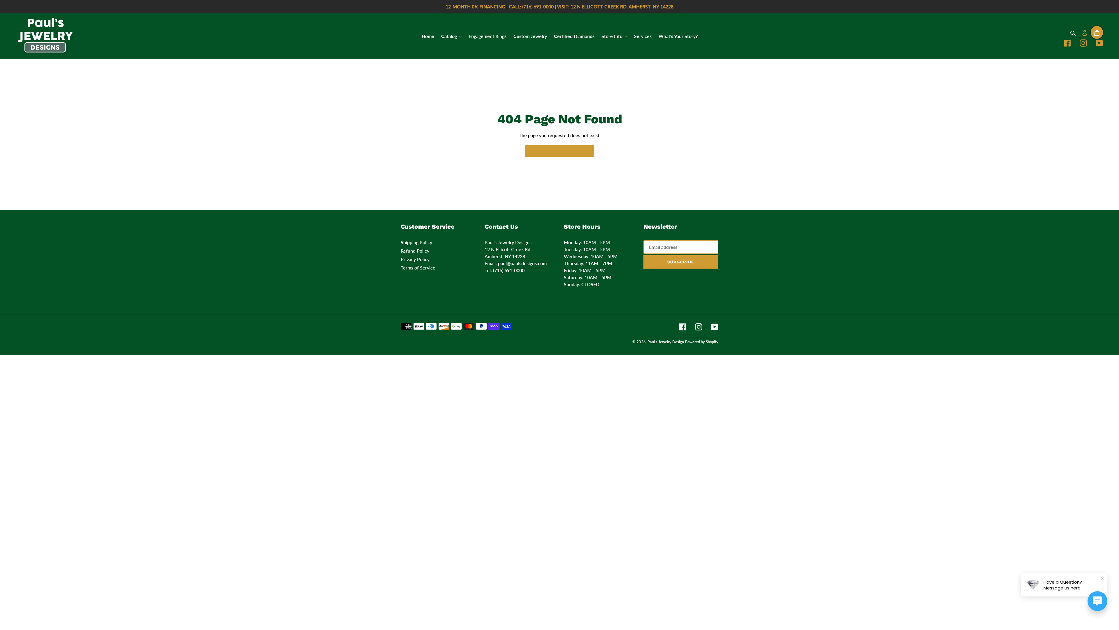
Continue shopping (555, 150)
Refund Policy (415, 250)
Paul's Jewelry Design (666, 342)
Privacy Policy (415, 259)
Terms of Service (418, 267)
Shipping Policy (416, 242)
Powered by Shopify (701, 342)
